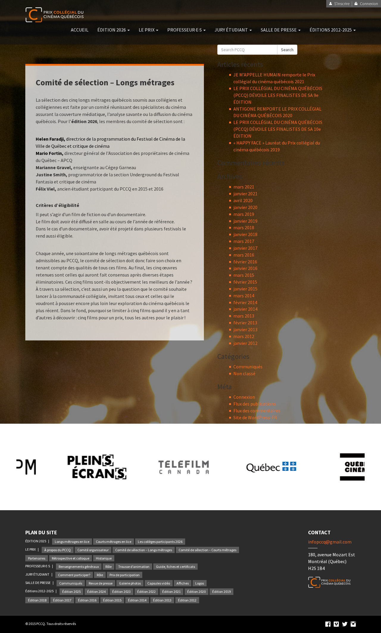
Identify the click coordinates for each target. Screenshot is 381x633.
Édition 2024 (96, 591)
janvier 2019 (245, 221)
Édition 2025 (71, 591)
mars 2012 (243, 336)
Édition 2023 (121, 591)
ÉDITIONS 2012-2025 (331, 30)
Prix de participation (125, 575)
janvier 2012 (245, 343)
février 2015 (245, 282)
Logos (199, 583)
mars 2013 (243, 316)
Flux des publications (254, 404)
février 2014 (245, 302)
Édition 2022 (146, 591)
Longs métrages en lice (72, 541)
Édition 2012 (187, 600)
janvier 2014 (245, 309)
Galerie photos (130, 583)
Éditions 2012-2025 (39, 591)
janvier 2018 (245, 234)
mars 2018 (243, 227)
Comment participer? (74, 575)
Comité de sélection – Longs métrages (143, 550)
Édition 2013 (162, 600)
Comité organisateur (93, 550)
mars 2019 (243, 214)
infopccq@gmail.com (330, 542)
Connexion (244, 397)
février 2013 (245, 323)
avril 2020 (243, 200)
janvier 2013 (245, 329)
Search (287, 49)
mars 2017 (243, 241)
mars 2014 (243, 296)
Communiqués (248, 367)
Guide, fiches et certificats (175, 566)
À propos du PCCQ (57, 550)
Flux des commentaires (256, 411)
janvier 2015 (245, 289)
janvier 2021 (245, 194)
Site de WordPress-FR (255, 417)
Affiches (183, 583)
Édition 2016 (87, 600)
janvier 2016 (245, 268)
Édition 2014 (137, 600)
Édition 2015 (112, 600)
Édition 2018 (37, 600)
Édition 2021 (171, 591)
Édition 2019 (221, 591)
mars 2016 (243, 255)
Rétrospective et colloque (70, 558)
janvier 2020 (245, 207)
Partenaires (36, 558)
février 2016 (245, 262)
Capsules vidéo (158, 583)
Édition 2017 (62, 600)
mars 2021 (243, 187)
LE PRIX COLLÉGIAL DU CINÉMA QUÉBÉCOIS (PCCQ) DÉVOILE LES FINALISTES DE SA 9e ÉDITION (277, 95)
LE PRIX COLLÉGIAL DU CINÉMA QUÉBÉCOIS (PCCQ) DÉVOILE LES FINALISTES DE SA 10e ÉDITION (277, 129)
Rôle (108, 566)
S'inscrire (341, 3)
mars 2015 (243, 275)
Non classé (244, 373)
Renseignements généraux (79, 566)
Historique (104, 558)
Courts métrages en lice (113, 541)
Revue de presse (101, 583)
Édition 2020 (196, 591)
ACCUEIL (79, 30)
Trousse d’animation (133, 566)
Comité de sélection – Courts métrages (207, 550)
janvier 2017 (245, 248)
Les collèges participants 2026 (160, 541)
